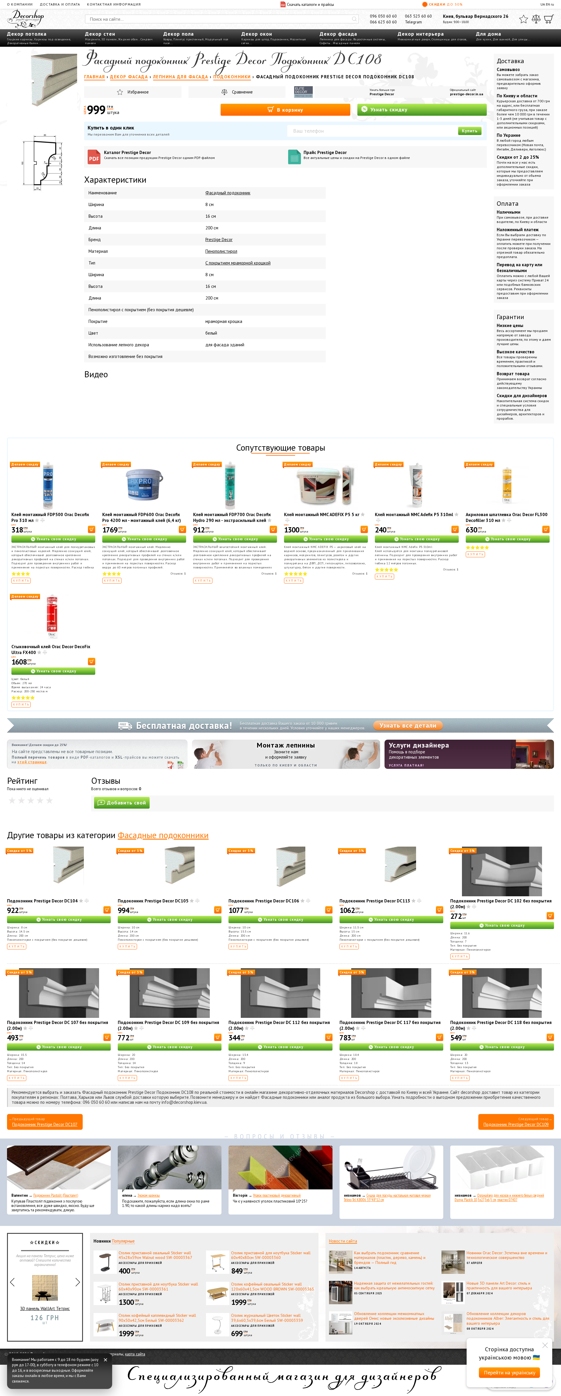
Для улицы (520, 39)
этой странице (32, 762)
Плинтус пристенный (188, 39)
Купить (470, 131)
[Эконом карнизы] (169, 1169)
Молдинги (92, 39)
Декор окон (256, 33)
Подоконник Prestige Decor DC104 (42, 901)
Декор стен (100, 33)
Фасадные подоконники (163, 834)
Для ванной (501, 39)
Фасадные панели (346, 43)
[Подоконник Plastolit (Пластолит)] (59, 1169)
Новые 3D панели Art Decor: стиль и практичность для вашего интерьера (499, 1286)
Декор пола (178, 33)
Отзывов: (178, 573)
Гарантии (510, 317)
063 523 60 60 (418, 16)
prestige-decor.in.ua (466, 94)
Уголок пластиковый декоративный (277, 1195)
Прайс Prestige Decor (357, 155)
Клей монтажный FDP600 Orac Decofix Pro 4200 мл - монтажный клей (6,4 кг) (141, 517)
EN (548, 4)
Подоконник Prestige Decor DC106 (263, 901)
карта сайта (135, 1354)
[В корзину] (91, 529)
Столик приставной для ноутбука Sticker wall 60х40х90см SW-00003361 (158, 1286)
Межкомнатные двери (414, 39)
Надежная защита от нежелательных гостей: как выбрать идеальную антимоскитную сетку (394, 1286)
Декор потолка (26, 33)
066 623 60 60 (383, 22)
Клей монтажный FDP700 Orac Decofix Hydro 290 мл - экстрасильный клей (232, 517)
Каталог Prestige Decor (159, 155)
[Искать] (354, 19)
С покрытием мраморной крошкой (238, 263)
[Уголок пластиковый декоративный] (280, 1169)
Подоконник (279, 39)
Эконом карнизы (149, 1195)
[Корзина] (549, 19)
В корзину (289, 109)
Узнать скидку (388, 109)
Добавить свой (126, 802)
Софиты (325, 43)
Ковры (167, 39)
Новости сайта (343, 1241)
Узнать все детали (408, 725)
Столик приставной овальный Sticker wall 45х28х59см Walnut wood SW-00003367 (155, 1255)
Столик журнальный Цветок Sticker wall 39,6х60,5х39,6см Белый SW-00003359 (267, 1318)
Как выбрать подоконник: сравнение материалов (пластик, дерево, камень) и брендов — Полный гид (389, 1257)
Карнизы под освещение (52, 39)
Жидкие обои (128, 39)
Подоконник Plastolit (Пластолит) (55, 1195)
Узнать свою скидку (56, 539)
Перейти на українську (509, 1372)
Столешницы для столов (449, 39)
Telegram (413, 22)
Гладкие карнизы (20, 39)
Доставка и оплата (60, 4)
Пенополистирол (221, 251)
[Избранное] (523, 19)
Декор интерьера (421, 33)
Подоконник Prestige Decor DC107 (44, 1124)
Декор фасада (338, 33)
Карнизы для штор (255, 39)
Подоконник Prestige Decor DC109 (516, 1124)
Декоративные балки (22, 43)
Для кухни (483, 39)
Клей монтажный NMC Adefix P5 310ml (414, 514)
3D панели (109, 39)
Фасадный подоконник (227, 193)
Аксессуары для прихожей (140, 1262)
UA (543, 4)
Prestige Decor (382, 94)
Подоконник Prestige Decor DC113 (375, 901)
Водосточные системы (369, 39)
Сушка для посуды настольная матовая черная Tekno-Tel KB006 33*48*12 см (387, 1197)
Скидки (446, 4)
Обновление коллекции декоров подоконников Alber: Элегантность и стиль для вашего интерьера (508, 1318)
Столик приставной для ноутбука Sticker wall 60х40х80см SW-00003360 (271, 1255)
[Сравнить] (536, 19)
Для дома (488, 33)
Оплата (508, 203)
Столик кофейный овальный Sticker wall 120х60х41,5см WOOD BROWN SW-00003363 (272, 1286)
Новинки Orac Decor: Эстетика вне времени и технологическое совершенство (507, 1255)
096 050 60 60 (383, 16)
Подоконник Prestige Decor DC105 (153, 901)
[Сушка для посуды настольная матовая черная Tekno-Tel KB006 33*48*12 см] (391, 1169)
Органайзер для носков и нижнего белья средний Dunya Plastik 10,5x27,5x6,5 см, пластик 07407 (499, 1197)
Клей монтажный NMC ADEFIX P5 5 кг (321, 514)
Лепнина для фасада (336, 39)
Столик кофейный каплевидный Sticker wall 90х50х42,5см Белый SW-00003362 (157, 1318)
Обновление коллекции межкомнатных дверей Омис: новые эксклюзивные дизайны (394, 1316)
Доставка (510, 61)
